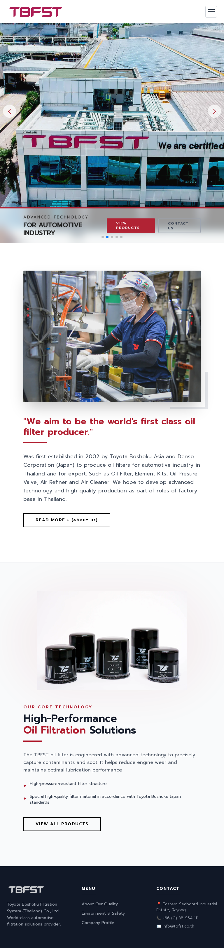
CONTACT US (178, 226)
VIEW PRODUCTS (128, 225)
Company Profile (98, 923)
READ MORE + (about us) (67, 520)
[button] (214, 111)
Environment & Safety (103, 913)
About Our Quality (100, 904)
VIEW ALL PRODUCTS (62, 824)
